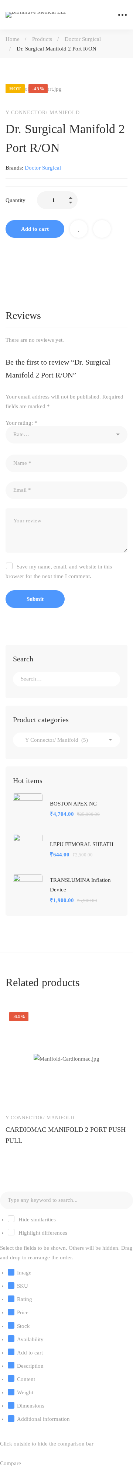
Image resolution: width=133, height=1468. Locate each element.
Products (42, 39)
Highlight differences (42, 1233)
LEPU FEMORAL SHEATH (81, 844)
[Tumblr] (55, 264)
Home (13, 39)
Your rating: (21, 423)
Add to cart (35, 229)
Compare (102, 229)
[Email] (71, 264)
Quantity (15, 200)
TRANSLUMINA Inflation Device (80, 885)
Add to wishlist (79, 229)
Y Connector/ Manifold (43, 112)
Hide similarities (36, 1219)
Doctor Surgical (83, 39)
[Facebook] (8, 264)
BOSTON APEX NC (73, 804)
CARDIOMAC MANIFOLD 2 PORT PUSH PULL (66, 1135)
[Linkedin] (40, 264)
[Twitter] (24, 264)
